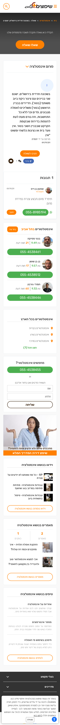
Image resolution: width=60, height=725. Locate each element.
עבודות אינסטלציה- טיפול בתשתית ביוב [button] (28, 497)
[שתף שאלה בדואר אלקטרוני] (10, 160)
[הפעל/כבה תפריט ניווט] (55, 6)
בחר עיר (12, 229)
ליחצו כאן (38, 715)
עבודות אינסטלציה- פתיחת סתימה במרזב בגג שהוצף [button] (28, 486)
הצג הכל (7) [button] (30, 347)
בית (55, 21)
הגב (11, 212)
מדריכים (49, 686)
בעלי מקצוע (47, 676)
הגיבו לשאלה (30, 153)
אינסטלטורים (45, 21)
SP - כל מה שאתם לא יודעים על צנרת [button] (25, 476)
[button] (6, 6)
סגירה (30, 719)
